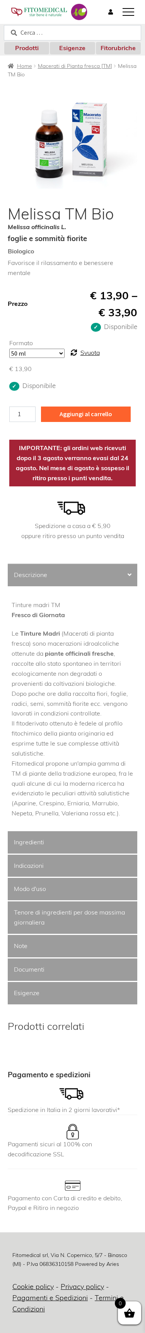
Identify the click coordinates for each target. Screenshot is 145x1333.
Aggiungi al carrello (86, 414)
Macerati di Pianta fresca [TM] (75, 65)
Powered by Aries (97, 1263)
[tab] (72, 575)
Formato (21, 343)
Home (24, 65)
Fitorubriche (118, 48)
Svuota (90, 352)
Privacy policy (82, 1286)
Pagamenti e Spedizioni (50, 1297)
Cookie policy (33, 1286)
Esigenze (72, 48)
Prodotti (27, 48)
